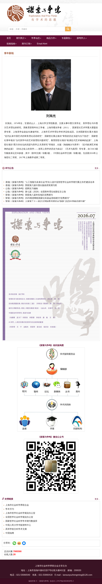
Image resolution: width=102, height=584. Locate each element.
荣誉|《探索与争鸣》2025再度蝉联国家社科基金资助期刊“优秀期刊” (37, 196)
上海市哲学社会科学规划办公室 (20, 513)
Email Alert (42, 44)
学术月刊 (9, 509)
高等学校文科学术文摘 (16, 529)
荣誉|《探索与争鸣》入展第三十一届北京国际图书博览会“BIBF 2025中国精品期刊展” (45, 199)
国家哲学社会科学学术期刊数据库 (21, 521)
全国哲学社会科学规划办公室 (19, 517)
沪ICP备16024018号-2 (65, 581)
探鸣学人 (81, 38)
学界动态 (35, 38)
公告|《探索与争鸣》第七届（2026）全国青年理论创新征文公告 (35, 190)
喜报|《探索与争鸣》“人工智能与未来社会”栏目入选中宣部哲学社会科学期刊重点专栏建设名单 (49, 180)
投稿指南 (11, 44)
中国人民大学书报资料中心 (18, 525)
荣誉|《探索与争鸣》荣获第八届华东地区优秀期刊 (29, 193)
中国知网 (9, 533)
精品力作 (50, 38)
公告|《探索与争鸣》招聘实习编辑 (21, 187)
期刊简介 (20, 38)
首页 (9, 38)
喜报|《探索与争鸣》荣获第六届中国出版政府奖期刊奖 (31, 183)
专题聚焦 (66, 38)
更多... (97, 168)
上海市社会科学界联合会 (17, 505)
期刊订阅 (26, 44)
